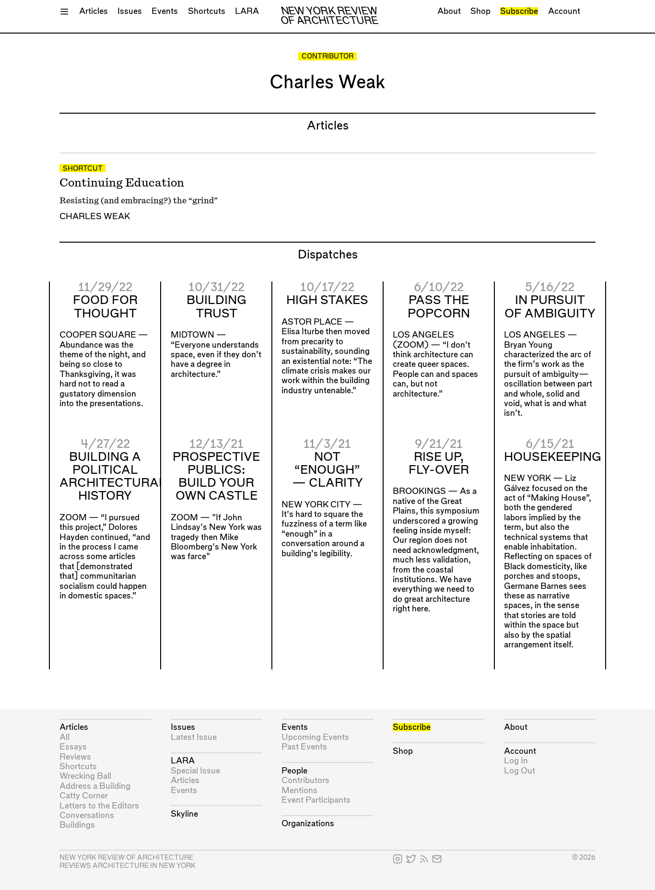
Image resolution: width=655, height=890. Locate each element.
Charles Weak (94, 216)
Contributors (305, 780)
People (294, 771)
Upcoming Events (315, 737)
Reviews (75, 757)
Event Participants (316, 800)
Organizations (307, 824)
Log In (516, 761)
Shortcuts (206, 11)
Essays (73, 747)
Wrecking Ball (85, 776)
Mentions (299, 790)
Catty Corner (83, 796)
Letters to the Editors (99, 806)
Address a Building (94, 786)
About (449, 11)
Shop (480, 11)
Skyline (184, 814)
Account (564, 11)
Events (165, 11)
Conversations (86, 815)
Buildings (77, 825)
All (64, 737)
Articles (93, 11)
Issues (129, 11)
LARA (247, 11)
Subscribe (519, 11)
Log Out (519, 771)
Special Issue (195, 771)
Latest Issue (194, 737)
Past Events (304, 747)
